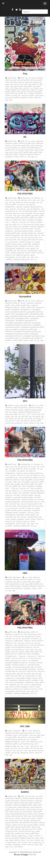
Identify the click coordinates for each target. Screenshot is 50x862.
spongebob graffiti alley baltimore (22, 316)
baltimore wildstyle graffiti (22, 805)
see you (24, 250)
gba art (19, 582)
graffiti (7, 91)
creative (19, 207)
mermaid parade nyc (28, 233)
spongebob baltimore (18, 312)
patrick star (31, 307)
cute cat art (21, 209)
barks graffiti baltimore (18, 814)
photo (37, 246)
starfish (8, 340)
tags (10, 100)
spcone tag (9, 423)
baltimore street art (17, 82)
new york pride (37, 239)
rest (27, 840)
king (30, 836)
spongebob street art (13, 338)
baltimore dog (10, 80)
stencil (27, 252)
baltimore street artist (34, 82)
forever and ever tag (26, 831)
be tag (17, 150)
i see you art (24, 222)
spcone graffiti (35, 420)
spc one (14, 416)
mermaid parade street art (30, 235)
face (19, 215)
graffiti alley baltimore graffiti (31, 91)
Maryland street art (34, 154)
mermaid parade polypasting (25, 669)
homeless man (10, 656)
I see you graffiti (36, 222)
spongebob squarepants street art (21, 335)
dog (11, 84)
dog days (17, 829)
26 (26, 78)
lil (34, 836)
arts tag (12, 202)
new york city (14, 237)
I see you (14, 222)
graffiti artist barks (22, 833)
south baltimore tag (26, 744)
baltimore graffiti (23, 80)
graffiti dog (23, 93)
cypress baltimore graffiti (29, 822)
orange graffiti (20, 678)
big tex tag (13, 152)
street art (37, 97)
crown (15, 735)
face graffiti (26, 215)
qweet (32, 248)
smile (7, 252)
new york (22, 671)
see (18, 250)
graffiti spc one (23, 739)
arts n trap (31, 200)
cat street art (30, 204)
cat (38, 202)
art (29, 78)
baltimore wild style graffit (23, 803)
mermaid (16, 228)
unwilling (8, 259)
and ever (31, 796)
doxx (10, 215)
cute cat (13, 209)
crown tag (32, 735)
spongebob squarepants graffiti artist (27, 331)
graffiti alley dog (11, 93)
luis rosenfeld (24, 226)
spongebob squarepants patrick (17, 334)
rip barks (8, 844)
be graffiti (22, 148)
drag (14, 215)
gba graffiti (27, 582)
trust (36, 257)
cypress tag (35, 827)
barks (32, 145)
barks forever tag (15, 811)
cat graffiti (12, 204)
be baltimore (13, 148)
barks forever (20, 809)
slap (7, 414)
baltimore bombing (20, 407)
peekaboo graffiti (11, 246)
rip (43, 842)
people (17, 840)
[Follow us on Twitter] (16, 11)
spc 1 (24, 414)
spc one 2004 (23, 416)
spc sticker (28, 418)
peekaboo (36, 244)
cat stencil (21, 204)
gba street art (15, 584)
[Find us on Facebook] (12, 11)
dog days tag (26, 829)
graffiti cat (33, 217)
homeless (30, 220)
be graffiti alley (32, 148)
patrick (23, 307)
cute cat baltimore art (21, 645)
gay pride (34, 215)
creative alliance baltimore (33, 207)
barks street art (17, 816)
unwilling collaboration (21, 259)
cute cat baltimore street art (21, 647)
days (7, 84)
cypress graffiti (32, 825)
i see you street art (18, 658)
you (35, 259)
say (14, 250)
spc (20, 414)
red (37, 248)
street (31, 97)
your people (18, 846)
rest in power (22, 842)
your (11, 846)
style (36, 844)
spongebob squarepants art (26, 320)
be (6, 148)
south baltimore (16, 588)
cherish (17, 818)
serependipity (33, 250)
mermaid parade (27, 228)
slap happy (14, 414)
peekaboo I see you (26, 246)
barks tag (38, 145)
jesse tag (13, 660)
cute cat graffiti (26, 213)
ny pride (22, 242)
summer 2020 (21, 257)
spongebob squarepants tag (33, 336)
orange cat (30, 242)
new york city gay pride (29, 237)
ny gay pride (12, 242)
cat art (18, 638)
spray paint (39, 95)
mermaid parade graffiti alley (23, 667)
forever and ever (11, 831)
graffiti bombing (30, 410)
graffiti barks (34, 833)
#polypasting (25, 198)
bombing (14, 410)
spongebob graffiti (22, 314)
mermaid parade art (19, 665)
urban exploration (21, 405)
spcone (26, 420)
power (23, 840)
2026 (22, 78)
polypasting (20, 248)
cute (7, 209)
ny (6, 242)
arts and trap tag (20, 200)
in (20, 224)
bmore (26, 202)
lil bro (38, 836)
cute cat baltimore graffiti (28, 211)
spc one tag (19, 418)
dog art (16, 84)
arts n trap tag (14, 636)
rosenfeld (8, 250)
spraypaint (24, 97)
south (7, 588)
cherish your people (28, 818)
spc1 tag (20, 420)
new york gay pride (24, 239)
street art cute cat (22, 255)
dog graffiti (28, 86)
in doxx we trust (28, 224)
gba (14, 582)
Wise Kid (32, 854)
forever (39, 829)
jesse (37, 224)
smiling (13, 252)
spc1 (13, 420)
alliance (37, 198)
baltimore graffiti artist (27, 143)
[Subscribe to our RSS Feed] (20, 11)
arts (11, 200)
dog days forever (16, 86)
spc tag (8, 420)
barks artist (13, 807)
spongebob (15, 309)
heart (24, 220)
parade (13, 244)
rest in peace (35, 840)
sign (40, 250)
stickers (10, 405)
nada (37, 838)
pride (27, 248)
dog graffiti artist (37, 89)
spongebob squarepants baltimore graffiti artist (22, 324)
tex (36, 156)
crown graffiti (23, 735)
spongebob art (26, 309)
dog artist (23, 84)
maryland (31, 93)
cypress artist (35, 820)
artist (33, 78)
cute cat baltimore (33, 209)
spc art (38, 414)
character (30, 303)
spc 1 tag (30, 414)
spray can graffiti (28, 95)
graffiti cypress (10, 836)
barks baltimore (23, 807)
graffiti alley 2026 (21, 217)
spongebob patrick (22, 318)
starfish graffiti (17, 340)
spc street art (38, 418)
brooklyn (32, 202)
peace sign (27, 244)
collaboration (10, 207)
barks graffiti (27, 811)
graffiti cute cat (11, 654)
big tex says (29, 150)
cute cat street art (18, 649)
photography (10, 248)
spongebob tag (27, 338)
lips (10, 226)
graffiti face (17, 220)
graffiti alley (12, 78)
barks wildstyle (37, 816)
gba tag (24, 584)
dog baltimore (33, 84)
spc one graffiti (34, 416)
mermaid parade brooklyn (23, 231)
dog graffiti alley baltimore (19, 89)
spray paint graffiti (12, 97)
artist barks (9, 798)
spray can (17, 95)
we (32, 259)
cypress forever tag (19, 825)
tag (6, 100)
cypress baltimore (12, 822)
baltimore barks (28, 798)
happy (14, 412)
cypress (26, 820)
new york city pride (24, 673)
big (22, 150)
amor (33, 405)
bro (12, 818)
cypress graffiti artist (22, 827)
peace (19, 244)
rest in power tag (34, 842)
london (15, 226)
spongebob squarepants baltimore (18, 323)
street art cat (10, 255)
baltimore (39, 78)
